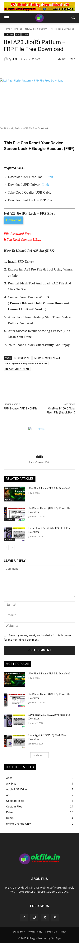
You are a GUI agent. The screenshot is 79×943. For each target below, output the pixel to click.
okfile (15, 59)
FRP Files (17, 28)
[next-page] (12, 547)
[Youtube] (55, 917)
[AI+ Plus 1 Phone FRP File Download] (14, 494)
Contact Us (51, 931)
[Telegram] (46, 69)
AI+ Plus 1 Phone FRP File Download (49, 488)
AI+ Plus (8, 499)
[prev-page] (6, 547)
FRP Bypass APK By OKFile (20, 408)
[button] (6, 18)
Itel (17, 34)
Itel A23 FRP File (22, 358)
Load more (38, 755)
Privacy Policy (35, 931)
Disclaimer (19, 931)
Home (7, 28)
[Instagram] (34, 917)
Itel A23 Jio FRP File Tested (47, 358)
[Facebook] (20, 69)
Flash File (9, 519)
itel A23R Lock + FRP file (17, 368)
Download (13, 220)
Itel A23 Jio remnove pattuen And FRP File (26, 363)
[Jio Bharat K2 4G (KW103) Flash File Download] (14, 513)
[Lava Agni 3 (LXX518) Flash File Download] (14, 741)
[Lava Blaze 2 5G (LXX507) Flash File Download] (14, 533)
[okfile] (6, 59)
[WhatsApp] (37, 69)
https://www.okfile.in (39, 462)
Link (49, 177)
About (63, 931)
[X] (28, 69)
